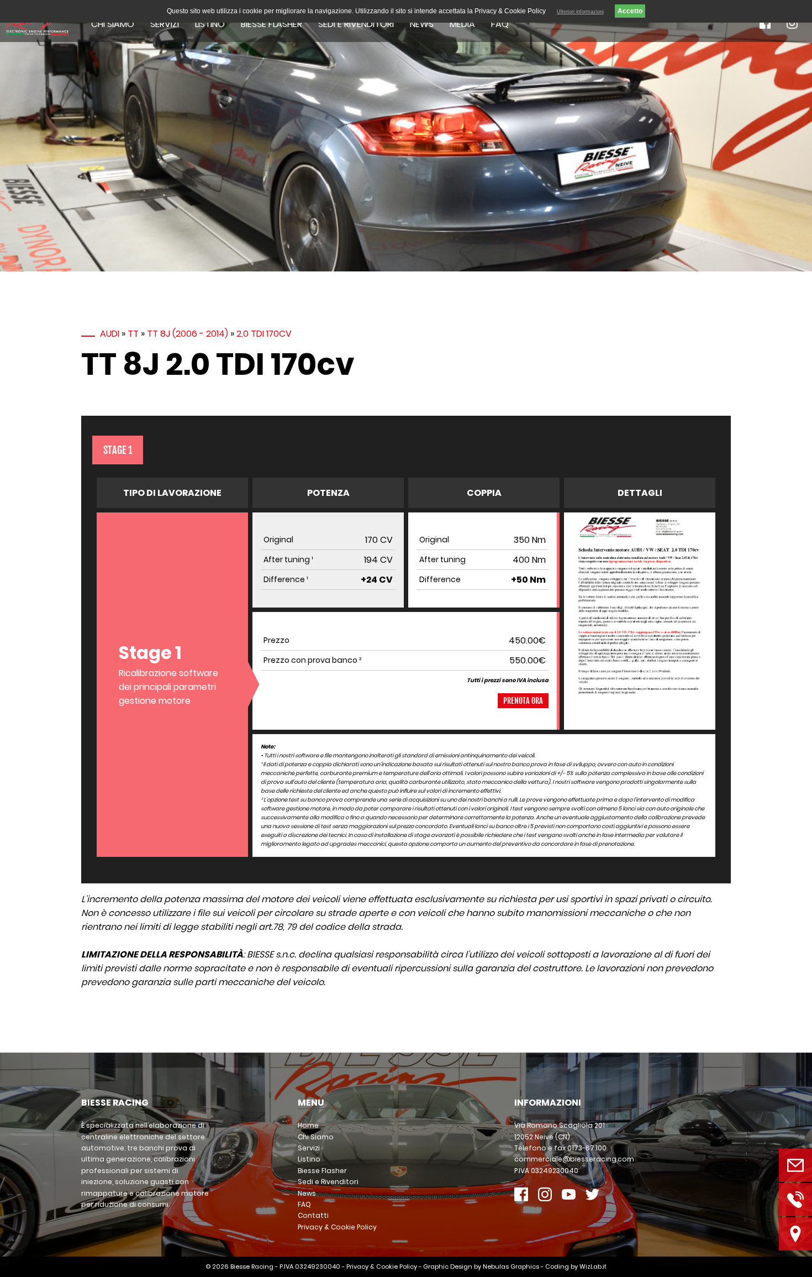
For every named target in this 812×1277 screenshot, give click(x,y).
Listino (210, 24)
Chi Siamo (112, 24)
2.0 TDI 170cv (264, 333)
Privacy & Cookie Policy (337, 1227)
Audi (109, 333)
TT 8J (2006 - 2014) (187, 333)
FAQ (500, 24)
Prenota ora (523, 700)
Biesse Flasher (271, 24)
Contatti (313, 1215)
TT (133, 333)
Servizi (164, 24)
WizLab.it (593, 1266)
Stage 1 (117, 450)
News (422, 24)
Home (308, 1125)
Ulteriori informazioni (580, 11)
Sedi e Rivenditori (356, 24)
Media (462, 24)
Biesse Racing (251, 1266)
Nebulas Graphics (511, 1266)
